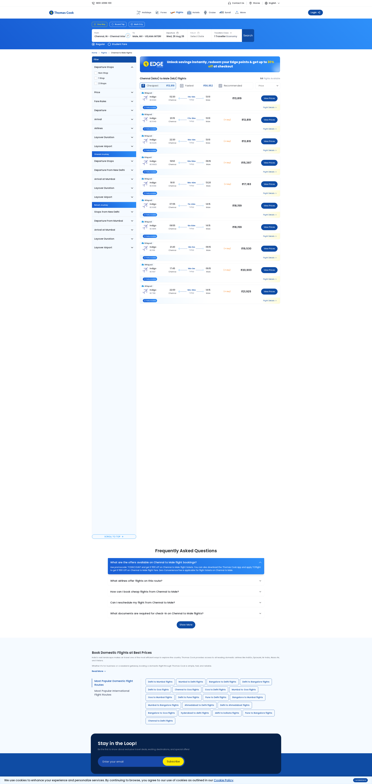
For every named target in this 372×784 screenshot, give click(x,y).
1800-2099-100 (103, 3)
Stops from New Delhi (106, 211)
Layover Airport (103, 146)
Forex (164, 12)
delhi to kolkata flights (227, 712)
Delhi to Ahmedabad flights (235, 705)
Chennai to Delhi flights (160, 720)
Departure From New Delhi (109, 170)
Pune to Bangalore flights (258, 712)
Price (97, 92)
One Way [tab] (101, 24)
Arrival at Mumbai (104, 179)
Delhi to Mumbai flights (160, 681)
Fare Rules (100, 101)
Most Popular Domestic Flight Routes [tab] (113, 683)
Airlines (98, 128)
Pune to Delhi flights (215, 697)
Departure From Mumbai (108, 220)
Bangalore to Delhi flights (222, 681)
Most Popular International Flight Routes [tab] (111, 692)
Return (193, 33)
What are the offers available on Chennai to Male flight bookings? (153, 562)
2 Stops (102, 83)
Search (248, 35)
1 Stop (101, 78)
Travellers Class (221, 33)
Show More (186, 624)
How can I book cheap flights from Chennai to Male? (144, 591)
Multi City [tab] (138, 24)
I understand (360, 780)
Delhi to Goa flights (158, 689)
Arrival (98, 119)
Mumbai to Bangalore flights (163, 705)
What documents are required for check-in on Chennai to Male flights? (156, 613)
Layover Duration (104, 137)
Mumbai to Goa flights (244, 689)
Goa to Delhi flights (215, 689)
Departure (170, 33)
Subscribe (173, 761)
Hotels (196, 12)
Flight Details (268, 107)
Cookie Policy (223, 780)
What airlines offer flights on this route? (136, 581)
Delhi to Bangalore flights (256, 681)
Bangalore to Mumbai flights (247, 697)
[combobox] (109, 36)
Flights (179, 12)
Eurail (228, 12)
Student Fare (119, 44)
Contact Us (238, 3)
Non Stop (103, 72)
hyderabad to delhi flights (195, 712)
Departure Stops (104, 67)
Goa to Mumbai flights (160, 697)
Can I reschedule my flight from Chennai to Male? (142, 602)
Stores (256, 3)
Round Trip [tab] (120, 24)
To (134, 33)
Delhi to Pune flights (188, 697)
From (96, 33)
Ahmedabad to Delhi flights (199, 705)
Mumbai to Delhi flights (191, 681)
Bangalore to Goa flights (161, 712)
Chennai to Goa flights (187, 689)
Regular (100, 44)
